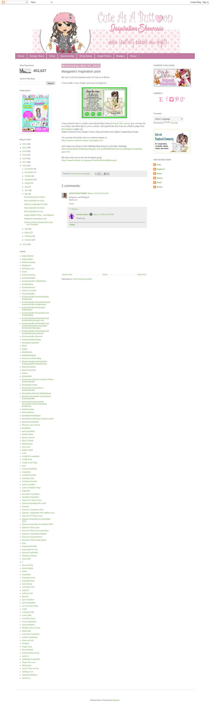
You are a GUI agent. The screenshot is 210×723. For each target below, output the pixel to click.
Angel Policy (104, 56)
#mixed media (28, 409)
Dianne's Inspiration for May (36, 204)
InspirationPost (28, 581)
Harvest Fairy (27, 565)
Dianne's (25, 506)
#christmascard (28, 287)
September (29, 180)
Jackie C (25, 590)
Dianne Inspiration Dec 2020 (34, 503)
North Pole (26, 631)
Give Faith (26, 559)
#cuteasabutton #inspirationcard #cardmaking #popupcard (35, 332)
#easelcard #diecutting (31, 358)
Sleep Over (26, 665)
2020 (24, 151)
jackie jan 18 (27, 593)
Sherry (160, 178)
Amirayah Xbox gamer (120, 123)
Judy (159, 165)
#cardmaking (27, 284)
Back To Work (27, 441)
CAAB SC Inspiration (30, 456)
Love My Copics (28, 618)
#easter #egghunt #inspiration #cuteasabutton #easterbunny (34, 362)
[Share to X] (102, 173)
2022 (24, 144)
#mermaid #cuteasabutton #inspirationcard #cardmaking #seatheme (34, 404)
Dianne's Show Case (31, 527)
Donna (159, 187)
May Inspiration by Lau (33, 211)
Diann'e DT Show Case (32, 500)
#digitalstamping (29, 355)
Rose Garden (27, 650)
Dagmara (26, 491)
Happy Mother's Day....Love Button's (39, 215)
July (26, 187)
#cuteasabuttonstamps (31, 340)
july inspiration (28, 600)
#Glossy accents (29, 370)
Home (21, 56)
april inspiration (28, 431)
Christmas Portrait (29, 481)
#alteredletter (27, 259)
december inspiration (31, 494)
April (27, 229)
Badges (120, 56)
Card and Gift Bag (29, 469)
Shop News (85, 56)
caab (24, 453)
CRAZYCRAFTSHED (78, 193)
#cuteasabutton (28, 294)
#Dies (24, 346)
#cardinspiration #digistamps (34, 281)
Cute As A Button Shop (31, 488)
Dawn (159, 182)
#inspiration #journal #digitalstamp (36, 393)
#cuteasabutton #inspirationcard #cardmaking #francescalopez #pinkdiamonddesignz (35, 325)
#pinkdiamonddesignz (31, 416)
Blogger (116, 700)
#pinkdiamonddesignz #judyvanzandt (37, 419)
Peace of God (27, 640)
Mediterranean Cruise (31, 628)
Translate (174, 123)
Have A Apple (27, 568)
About (133, 56)
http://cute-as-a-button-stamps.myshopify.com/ (82, 140)
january (25, 596)
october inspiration (30, 637)
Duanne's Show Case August (34, 540)
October (28, 176)
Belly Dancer (27, 444)
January (28, 240)
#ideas (25, 373)
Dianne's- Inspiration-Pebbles (34, 534)
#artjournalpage (28, 262)
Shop (52, 56)
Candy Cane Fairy (29, 463)
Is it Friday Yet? (28, 587)
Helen (24, 571)
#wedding (26, 428)
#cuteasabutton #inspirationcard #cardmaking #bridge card (35, 319)
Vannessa (26, 678)
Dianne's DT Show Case (32, 516)
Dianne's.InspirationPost (32, 537)
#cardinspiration (29, 278)
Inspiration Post (28, 578)
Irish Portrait (27, 584)
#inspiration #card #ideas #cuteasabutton (32, 389)
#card (24, 272)
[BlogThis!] (99, 173)
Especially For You (30, 549)
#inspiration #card (29, 385)
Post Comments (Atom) (82, 279)
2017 (24, 162)
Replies (75, 209)
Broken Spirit (27, 450)
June (27, 190)
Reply (71, 204)
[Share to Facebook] (105, 173)
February (29, 236)
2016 (24, 166)
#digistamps (27, 352)
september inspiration (31, 659)
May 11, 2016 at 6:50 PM (103, 214)
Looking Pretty (28, 612)
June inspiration (28, 603)
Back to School (28, 438)
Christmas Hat (28, 478)
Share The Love (28, 662)
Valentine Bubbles (29, 675)
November (29, 172)
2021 (24, 148)
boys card (26, 447)
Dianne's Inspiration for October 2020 (37, 524)
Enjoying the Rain (29, 546)
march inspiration (29, 622)
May (27, 194)
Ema (24, 543)
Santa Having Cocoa (30, 653)
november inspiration (31, 634)
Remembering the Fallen (34, 197)
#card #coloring (28, 275)
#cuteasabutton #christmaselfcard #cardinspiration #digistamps (36, 303)
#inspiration (27, 376)
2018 (24, 158)
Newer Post (67, 275)
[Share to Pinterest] (108, 173)
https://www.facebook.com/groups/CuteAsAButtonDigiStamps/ (89, 160)
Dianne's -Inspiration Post (32, 510)
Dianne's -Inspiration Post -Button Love (38, 513)
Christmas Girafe (29, 475)
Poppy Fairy (27, 647)
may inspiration (28, 625)
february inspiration (30, 553)
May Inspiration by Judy (34, 201)
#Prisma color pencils (31, 425)
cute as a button (28, 484)
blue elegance (67, 129)
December (29, 169)
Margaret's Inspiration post (35, 219)
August (28, 183)
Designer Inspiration (30, 497)
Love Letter (26, 615)
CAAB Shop (27, 459)
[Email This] (96, 173)
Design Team (37, 56)
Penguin (25, 643)
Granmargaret (82, 214)
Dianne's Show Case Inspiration (35, 531)
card (24, 466)
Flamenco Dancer (29, 556)
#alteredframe (28, 256)
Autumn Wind (27, 434)
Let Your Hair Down (30, 606)
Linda (24, 609)
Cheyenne (26, 472)
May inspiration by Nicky (34, 208)
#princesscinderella (30, 422)
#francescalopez (29, 367)
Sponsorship (67, 56)
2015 (24, 244)
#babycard (26, 265)
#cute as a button (29, 291)
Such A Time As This (30, 668)
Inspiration (26, 575)
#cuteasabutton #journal (32, 336)
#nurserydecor (28, 412)
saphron (25, 656)
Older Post (141, 275)
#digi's (24, 349)
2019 (24, 155)
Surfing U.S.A (27, 672)
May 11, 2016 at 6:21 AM (98, 193)
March (27, 233)
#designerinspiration (30, 343)
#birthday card (28, 269)
